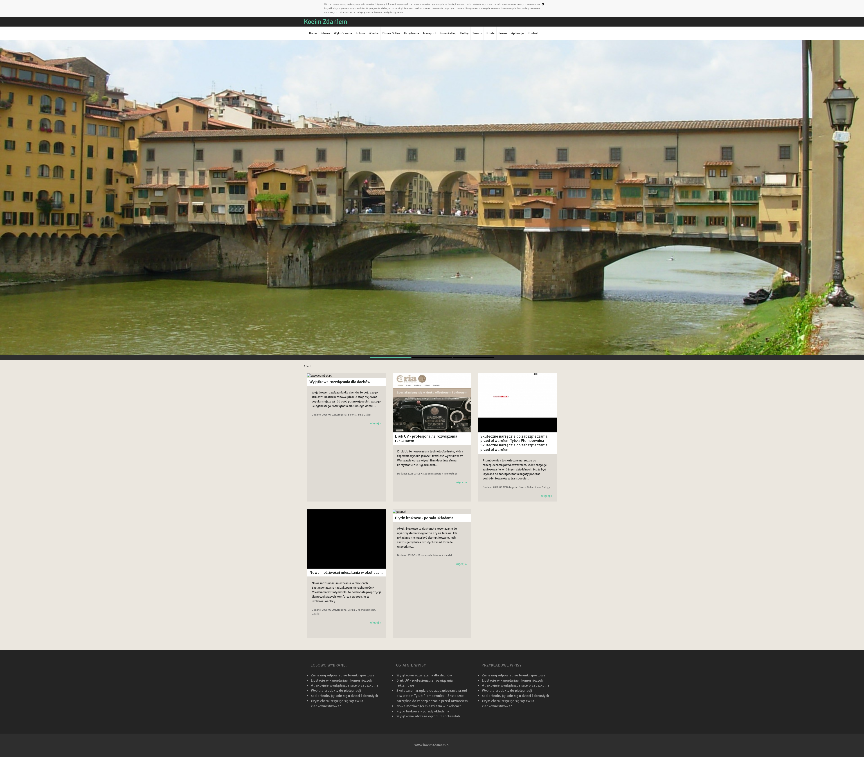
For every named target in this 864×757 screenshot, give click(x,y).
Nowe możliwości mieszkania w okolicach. (346, 572)
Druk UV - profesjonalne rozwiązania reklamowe (426, 438)
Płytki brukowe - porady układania (424, 517)
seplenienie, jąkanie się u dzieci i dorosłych (344, 696)
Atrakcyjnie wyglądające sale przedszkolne (344, 685)
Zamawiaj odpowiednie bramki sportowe (342, 675)
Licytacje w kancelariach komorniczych (341, 680)
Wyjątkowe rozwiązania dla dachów (339, 381)
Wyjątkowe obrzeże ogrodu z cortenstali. (428, 716)
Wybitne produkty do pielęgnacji (336, 690)
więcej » (375, 423)
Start (307, 366)
